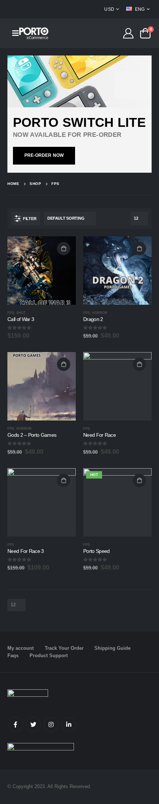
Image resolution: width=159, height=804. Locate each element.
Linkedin (68, 724)
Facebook (15, 724)
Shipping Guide (112, 648)
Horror (100, 313)
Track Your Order (64, 648)
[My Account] (128, 33)
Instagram (51, 724)
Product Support (49, 655)
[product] (41, 270)
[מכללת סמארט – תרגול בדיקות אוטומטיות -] (34, 33)
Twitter (33, 724)
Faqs (12, 655)
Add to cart (63, 248)
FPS (10, 313)
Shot (21, 313)
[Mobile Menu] (13, 33)
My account (20, 648)
